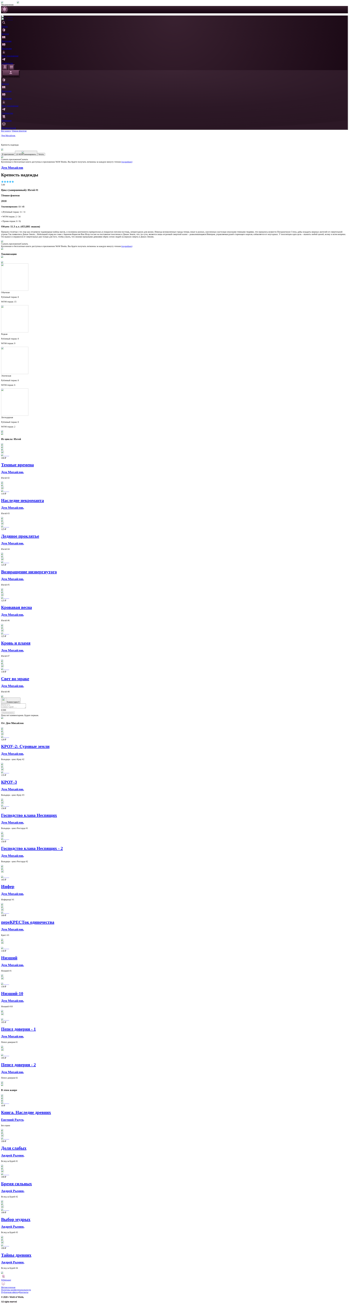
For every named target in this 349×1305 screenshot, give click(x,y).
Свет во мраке (15, 678)
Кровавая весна (16, 607)
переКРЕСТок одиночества (27, 922)
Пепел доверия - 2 (18, 1064)
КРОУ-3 (9, 782)
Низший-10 (12, 993)
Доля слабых (13, 1148)
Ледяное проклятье (20, 536)
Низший (9, 957)
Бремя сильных (16, 1183)
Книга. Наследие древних (26, 1112)
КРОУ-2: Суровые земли (25, 746)
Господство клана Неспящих (29, 815)
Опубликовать (8, 713)
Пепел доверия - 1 (18, 1029)
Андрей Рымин (12, 1155)
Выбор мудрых (15, 1219)
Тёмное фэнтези (19, 131)
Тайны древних (16, 1255)
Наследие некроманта (22, 500)
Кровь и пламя (15, 643)
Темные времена (17, 464)
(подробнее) (126, 162)
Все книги (6, 131)
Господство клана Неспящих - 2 (32, 848)
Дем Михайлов (8, 135)
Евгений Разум (12, 1119)
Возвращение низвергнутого (29, 571)
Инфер (7, 886)
